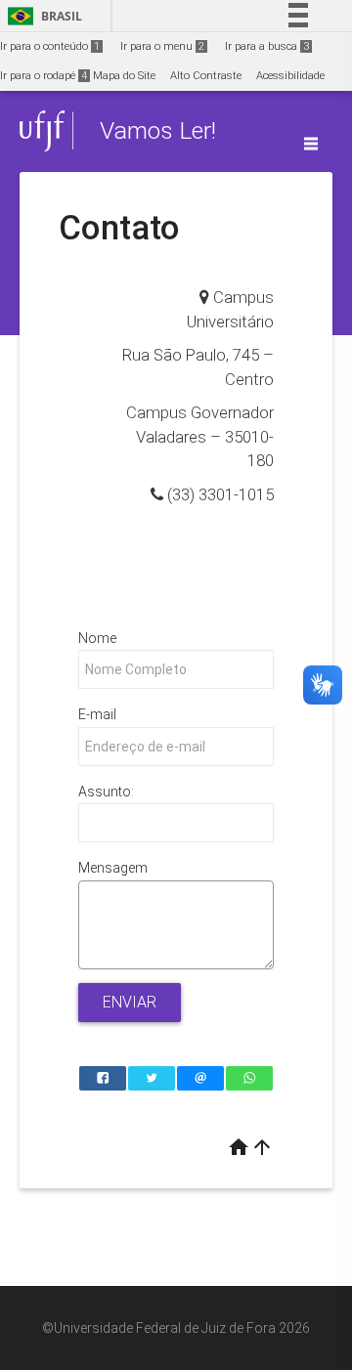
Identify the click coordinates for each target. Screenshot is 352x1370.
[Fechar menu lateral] (310, 143)
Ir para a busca (267, 46)
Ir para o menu (162, 46)
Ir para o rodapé (43, 75)
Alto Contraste (206, 75)
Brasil (41, 16)
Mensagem (113, 868)
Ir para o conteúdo (50, 46)
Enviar (129, 1002)
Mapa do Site (124, 75)
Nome (97, 638)
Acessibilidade (290, 75)
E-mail (97, 714)
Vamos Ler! (158, 130)
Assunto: (106, 791)
